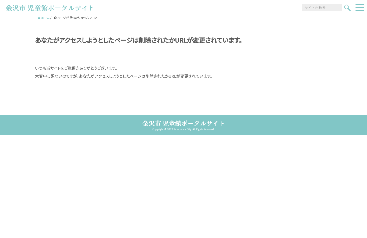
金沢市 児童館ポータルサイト (183, 123)
